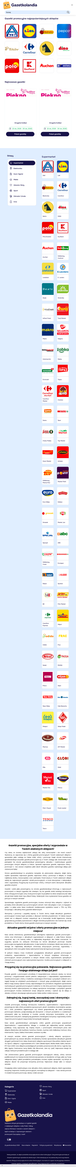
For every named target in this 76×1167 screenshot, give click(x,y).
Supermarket (11, 1091)
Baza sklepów (26, 1145)
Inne (43, 1098)
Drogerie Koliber (21, 123)
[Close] (2, 1165)
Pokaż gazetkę (20, 134)
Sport (44, 1090)
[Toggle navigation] (72, 5)
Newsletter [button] (67, 1145)
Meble (9, 1102)
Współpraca (57, 1145)
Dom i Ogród (11, 1098)
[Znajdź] (68, 12)
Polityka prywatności (46, 1145)
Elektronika (11, 1095)
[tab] (22, 163)
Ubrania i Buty (47, 1086)
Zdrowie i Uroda (47, 1094)
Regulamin (35, 1145)
